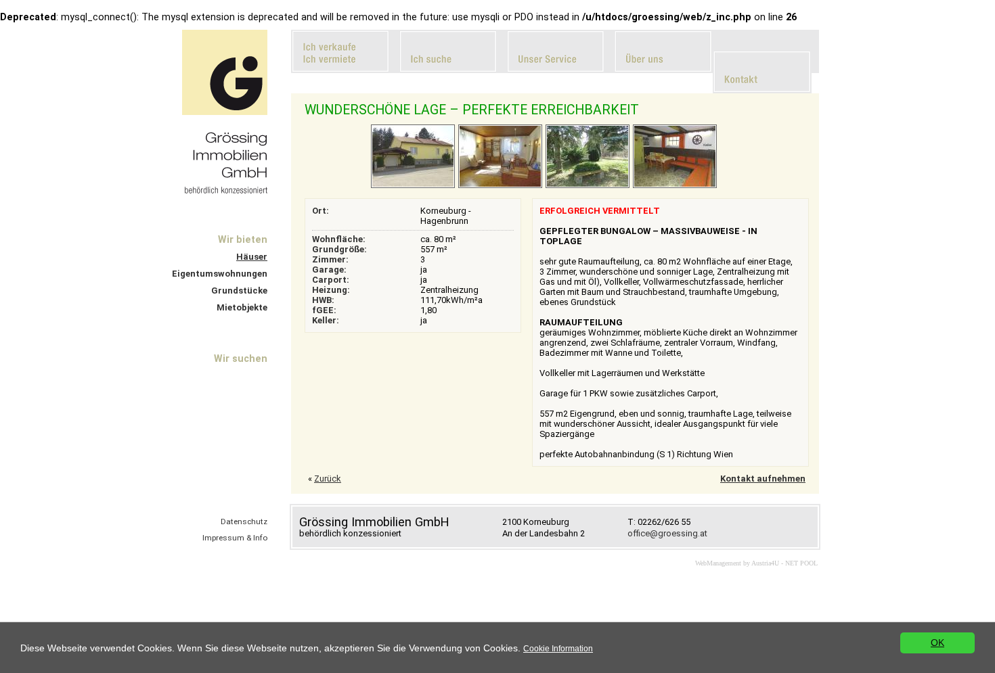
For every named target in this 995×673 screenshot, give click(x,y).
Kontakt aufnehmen (762, 478)
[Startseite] (224, 112)
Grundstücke (239, 290)
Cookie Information (558, 649)
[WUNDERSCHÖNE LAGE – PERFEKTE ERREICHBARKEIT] (413, 186)
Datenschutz (244, 521)
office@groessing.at (667, 533)
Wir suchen (240, 358)
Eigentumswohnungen (219, 274)
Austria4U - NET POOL (784, 563)
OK (937, 642)
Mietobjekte (242, 307)
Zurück (327, 478)
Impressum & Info (234, 537)
